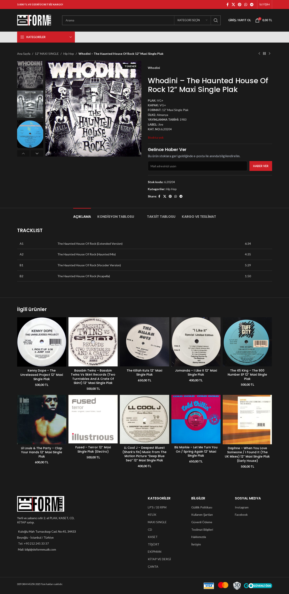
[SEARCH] (216, 20)
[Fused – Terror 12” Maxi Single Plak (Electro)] (93, 419)
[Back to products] (264, 53)
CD (150, 529)
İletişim (196, 544)
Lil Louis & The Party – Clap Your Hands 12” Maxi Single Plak (41, 452)
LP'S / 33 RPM (157, 507)
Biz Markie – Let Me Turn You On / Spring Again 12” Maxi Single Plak (196, 451)
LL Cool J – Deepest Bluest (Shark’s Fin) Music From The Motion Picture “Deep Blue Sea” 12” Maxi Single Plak (144, 454)
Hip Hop (68, 53)
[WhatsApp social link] (246, 4)
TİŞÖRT (153, 544)
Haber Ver (260, 166)
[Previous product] (259, 53)
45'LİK (152, 514)
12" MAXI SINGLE (47, 53)
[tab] (82, 214)
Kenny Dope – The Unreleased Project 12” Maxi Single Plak (41, 374)
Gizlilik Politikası (201, 507)
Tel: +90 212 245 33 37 (33, 543)
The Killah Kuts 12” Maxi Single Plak (144, 372)
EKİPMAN (154, 551)
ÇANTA (153, 566)
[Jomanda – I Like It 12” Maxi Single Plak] (196, 341)
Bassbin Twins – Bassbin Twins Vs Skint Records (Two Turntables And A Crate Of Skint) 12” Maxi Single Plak (93, 376)
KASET (153, 537)
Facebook (241, 514)
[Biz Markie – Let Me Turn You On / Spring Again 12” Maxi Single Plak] (196, 419)
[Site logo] (34, 20)
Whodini (154, 68)
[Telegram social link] (252, 4)
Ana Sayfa (23, 53)
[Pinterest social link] (240, 4)
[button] (23, 153)
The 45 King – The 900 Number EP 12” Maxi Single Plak (247, 374)
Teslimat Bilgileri (202, 529)
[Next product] (269, 53)
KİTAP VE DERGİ (159, 559)
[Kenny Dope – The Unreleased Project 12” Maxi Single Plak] (41, 342)
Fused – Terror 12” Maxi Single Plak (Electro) (93, 449)
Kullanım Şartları (202, 514)
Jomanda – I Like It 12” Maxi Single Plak (196, 372)
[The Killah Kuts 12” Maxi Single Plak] (144, 341)
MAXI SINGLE (157, 522)
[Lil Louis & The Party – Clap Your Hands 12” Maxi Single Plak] (41, 419)
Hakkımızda (198, 537)
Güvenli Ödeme (201, 522)
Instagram (242, 507)
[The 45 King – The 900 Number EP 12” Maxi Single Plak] (247, 341)
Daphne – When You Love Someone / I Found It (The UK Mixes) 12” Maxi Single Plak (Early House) (247, 454)
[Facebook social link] (227, 4)
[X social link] (233, 4)
